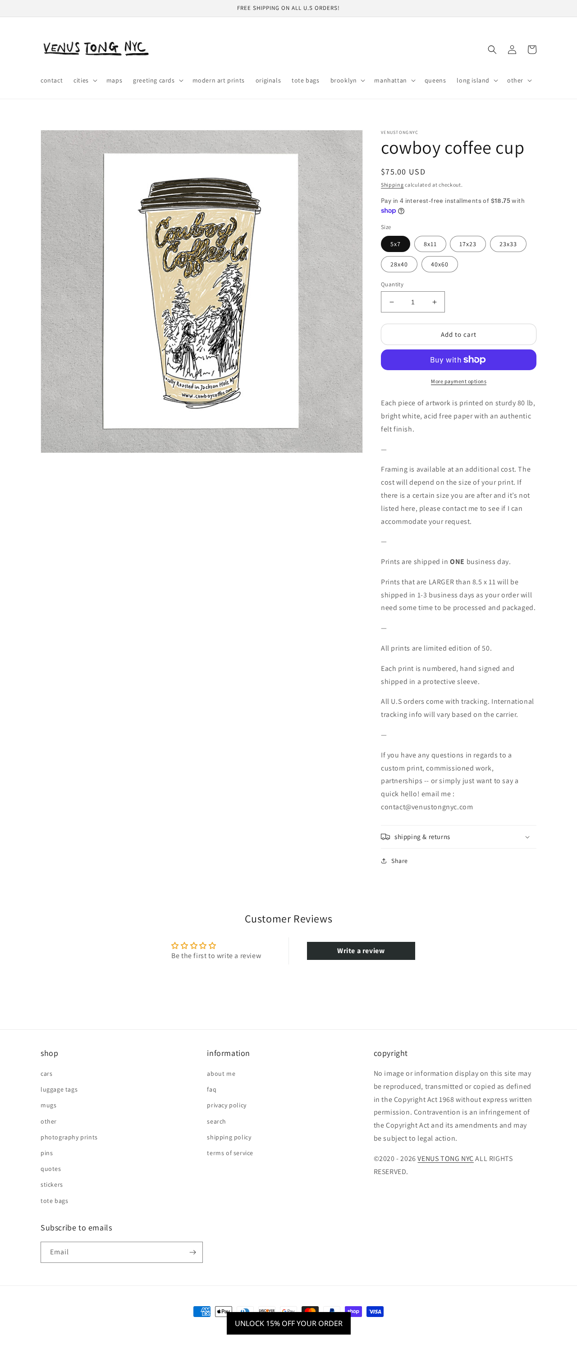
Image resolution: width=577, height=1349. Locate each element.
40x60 (440, 264)
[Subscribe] (192, 1252)
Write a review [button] (361, 950)
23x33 (508, 244)
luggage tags (59, 1089)
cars (46, 1073)
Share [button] (399, 861)
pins (47, 1153)
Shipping (392, 184)
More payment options (458, 381)
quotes (51, 1169)
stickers (52, 1184)
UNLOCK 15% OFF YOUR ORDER (289, 1323)
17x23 (467, 244)
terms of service (230, 1153)
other (49, 1121)
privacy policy (226, 1105)
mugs (48, 1105)
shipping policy (229, 1137)
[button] (84, 80)
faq (211, 1089)
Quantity (392, 284)
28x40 (399, 264)
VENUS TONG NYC (445, 1158)
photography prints (69, 1137)
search (216, 1121)
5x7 (395, 244)
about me (221, 1073)
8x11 (430, 244)
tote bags (54, 1201)
